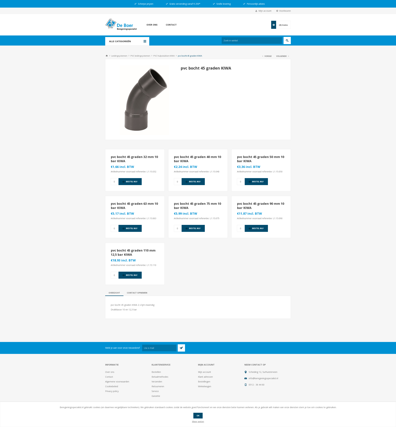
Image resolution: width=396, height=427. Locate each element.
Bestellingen (204, 381)
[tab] (114, 292)
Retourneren (158, 386)
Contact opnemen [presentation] (137, 292)
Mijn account (264, 10)
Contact (171, 24)
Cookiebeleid (111, 386)
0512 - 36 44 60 (256, 384)
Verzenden (157, 381)
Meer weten (198, 421)
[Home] (106, 55)
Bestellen (156, 371)
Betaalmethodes (160, 376)
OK (198, 415)
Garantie (156, 395)
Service (155, 391)
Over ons (151, 24)
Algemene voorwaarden (117, 381)
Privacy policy (112, 391)
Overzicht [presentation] (114, 292)
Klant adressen (205, 376)
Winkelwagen (204, 386)
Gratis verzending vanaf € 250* (184, 3)
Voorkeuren (285, 10)
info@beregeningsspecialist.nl (263, 378)
